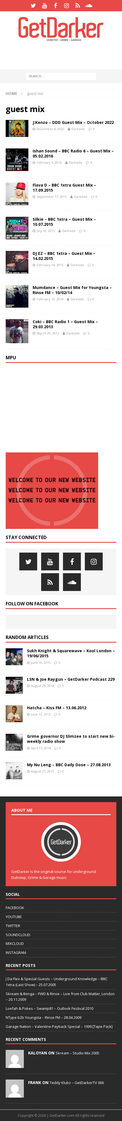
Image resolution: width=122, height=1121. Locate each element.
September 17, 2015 (52, 196)
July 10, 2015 (46, 231)
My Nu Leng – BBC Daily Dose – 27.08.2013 (69, 764)
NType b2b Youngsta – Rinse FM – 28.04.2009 (43, 1017)
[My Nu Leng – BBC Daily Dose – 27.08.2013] (14, 770)
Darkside (78, 129)
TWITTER (13, 925)
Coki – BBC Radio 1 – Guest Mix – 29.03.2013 (65, 324)
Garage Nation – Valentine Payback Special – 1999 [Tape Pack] (59, 1026)
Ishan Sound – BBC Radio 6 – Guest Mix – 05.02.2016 (73, 153)
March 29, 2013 (48, 333)
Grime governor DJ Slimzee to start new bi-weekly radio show (71, 739)
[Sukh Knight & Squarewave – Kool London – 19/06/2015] (14, 656)
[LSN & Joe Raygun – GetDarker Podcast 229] (14, 685)
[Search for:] (61, 76)
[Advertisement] (64, 55)
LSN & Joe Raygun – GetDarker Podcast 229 (71, 679)
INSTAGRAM (16, 952)
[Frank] (15, 1094)
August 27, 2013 (42, 771)
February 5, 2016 (49, 162)
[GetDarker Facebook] (55, 5)
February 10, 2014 (50, 299)
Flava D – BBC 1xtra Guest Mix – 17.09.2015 (64, 187)
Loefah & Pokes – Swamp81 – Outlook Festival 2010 (49, 1008)
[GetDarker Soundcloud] (89, 5)
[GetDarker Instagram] (66, 5)
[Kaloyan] (15, 1064)
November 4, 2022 (50, 129)
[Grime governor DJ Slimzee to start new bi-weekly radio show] (14, 742)
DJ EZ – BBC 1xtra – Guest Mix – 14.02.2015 (64, 256)
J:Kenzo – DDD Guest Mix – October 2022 (73, 122)
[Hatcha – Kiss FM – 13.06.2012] (14, 713)
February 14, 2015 (50, 265)
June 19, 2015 (41, 662)
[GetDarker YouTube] (44, 5)
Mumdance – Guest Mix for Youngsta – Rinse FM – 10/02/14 (72, 290)
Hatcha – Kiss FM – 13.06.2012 (56, 707)
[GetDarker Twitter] (33, 5)
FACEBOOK (15, 907)
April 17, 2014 (41, 748)
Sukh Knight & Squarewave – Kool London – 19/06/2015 (71, 653)
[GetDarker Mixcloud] (78, 5)
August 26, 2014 (42, 686)
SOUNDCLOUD (18, 934)
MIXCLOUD (15, 943)
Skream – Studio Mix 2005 (77, 1053)
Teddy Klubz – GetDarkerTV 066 (77, 1082)
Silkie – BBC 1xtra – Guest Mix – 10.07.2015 (64, 221)
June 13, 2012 (41, 714)
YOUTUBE (14, 916)
